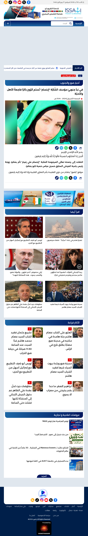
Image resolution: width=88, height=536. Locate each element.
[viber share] (61, 148)
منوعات (9, 506)
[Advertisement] (44, 46)
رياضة (55, 510)
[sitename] (42, 493)
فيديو (38, 506)
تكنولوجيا (62, 510)
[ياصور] (80, 76)
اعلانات (66, 506)
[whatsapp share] (66, 148)
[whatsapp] (57, 148)
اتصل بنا (32, 515)
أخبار (73, 506)
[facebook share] (75, 148)
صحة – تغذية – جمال (76, 510)
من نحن (56, 515)
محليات (50, 506)
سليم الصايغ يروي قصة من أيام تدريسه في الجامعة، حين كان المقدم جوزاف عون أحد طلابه (36, 68)
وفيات (31, 506)
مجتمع (58, 506)
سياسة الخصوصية (44, 515)
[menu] (8, 23)
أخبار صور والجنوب (68, 76)
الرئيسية (78, 23)
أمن (44, 506)
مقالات (47, 510)
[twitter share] (70, 148)
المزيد (44, 476)
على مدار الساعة (20, 506)
